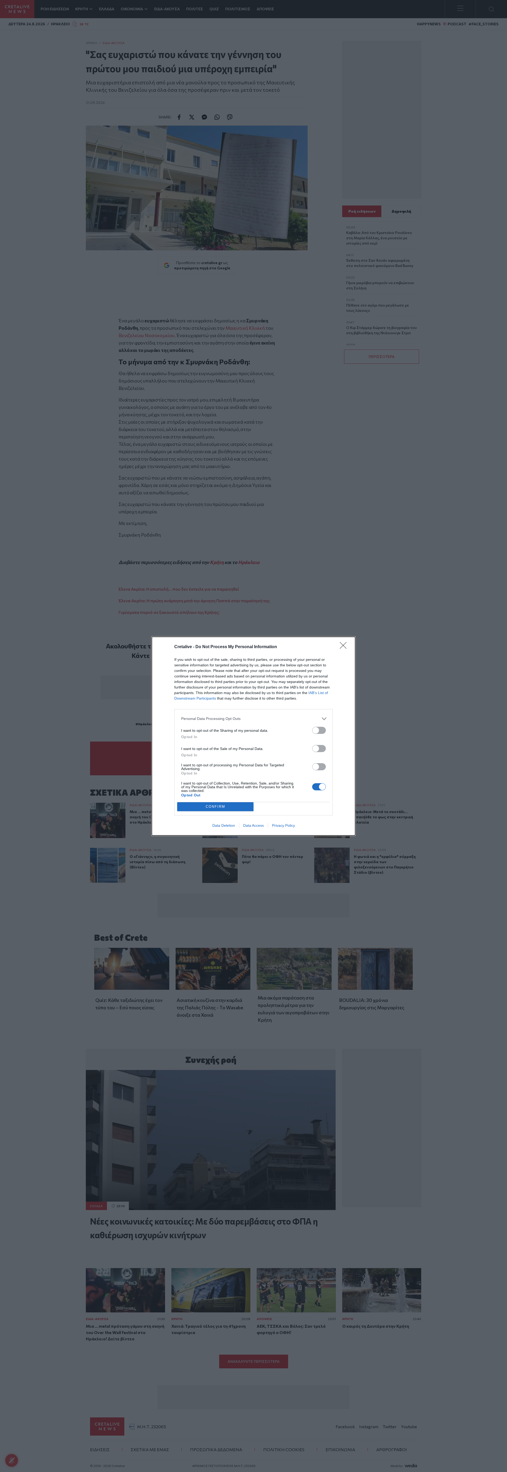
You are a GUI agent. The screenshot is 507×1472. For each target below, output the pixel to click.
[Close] (345, 647)
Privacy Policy (283, 825)
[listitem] (253, 718)
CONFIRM (215, 807)
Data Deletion (223, 825)
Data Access (253, 825)
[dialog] (253, 736)
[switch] (319, 730)
